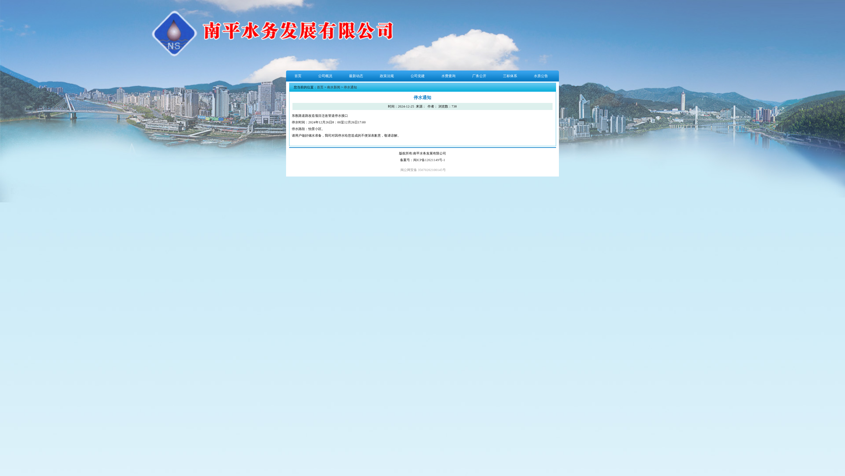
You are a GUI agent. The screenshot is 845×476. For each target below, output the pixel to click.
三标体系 (510, 76)
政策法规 (387, 76)
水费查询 (448, 76)
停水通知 (350, 87)
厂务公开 (479, 76)
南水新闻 (333, 87)
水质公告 (541, 76)
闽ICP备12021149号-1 (429, 160)
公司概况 (325, 76)
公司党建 (418, 76)
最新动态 (356, 76)
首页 (297, 76)
